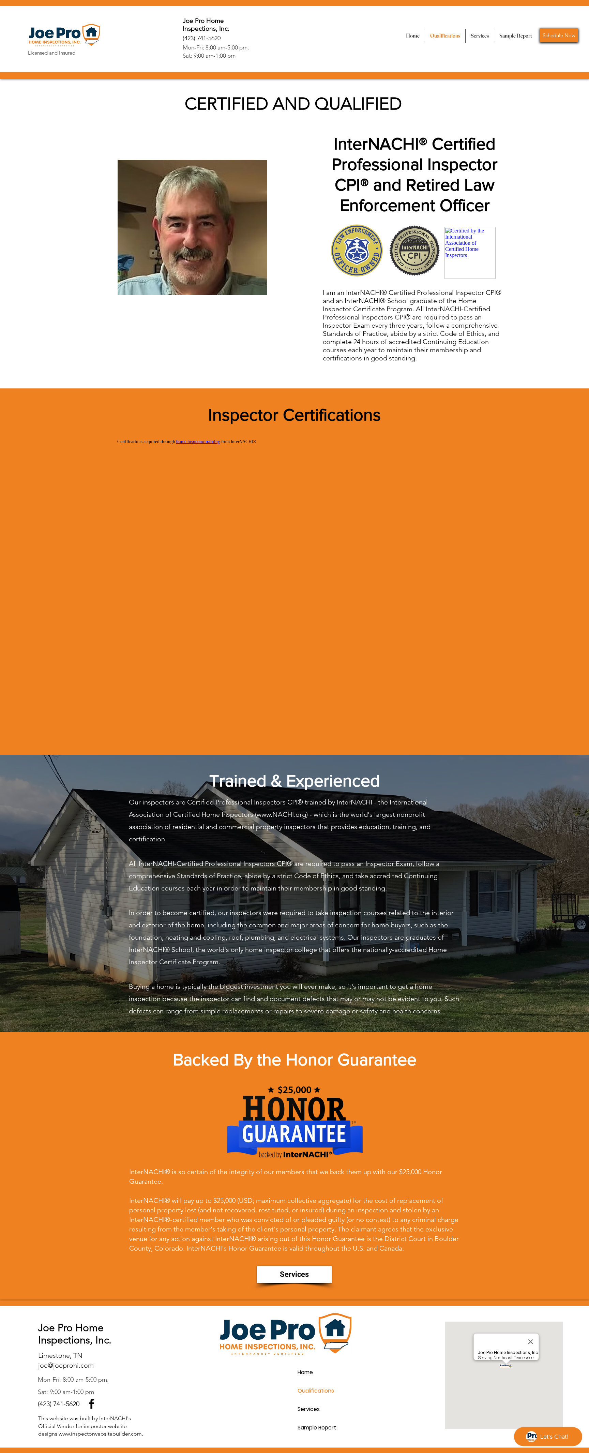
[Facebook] (91, 1403)
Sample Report (317, 1427)
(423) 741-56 (55, 1404)
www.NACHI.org (281, 814)
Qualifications (316, 1391)
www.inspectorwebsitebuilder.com (100, 1433)
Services (309, 1409)
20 (76, 1404)
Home (305, 1372)
